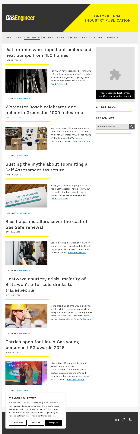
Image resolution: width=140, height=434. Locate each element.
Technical (48, 38)
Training (74, 38)
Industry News (32, 38)
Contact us (112, 38)
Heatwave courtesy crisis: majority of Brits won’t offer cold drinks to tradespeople (45, 284)
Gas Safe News (13, 38)
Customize (18, 423)
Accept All (53, 423)
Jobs (84, 38)
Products (62, 38)
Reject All (35, 423)
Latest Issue (96, 38)
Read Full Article (59, 84)
